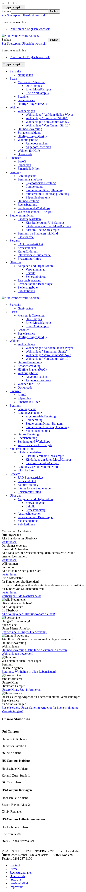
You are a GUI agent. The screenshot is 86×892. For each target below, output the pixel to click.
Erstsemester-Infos (29, 258)
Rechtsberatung (27, 204)
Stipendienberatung (38, 197)
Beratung (15, 172)
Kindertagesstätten (29, 219)
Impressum (16, 887)
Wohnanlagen (26, 111)
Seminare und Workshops (34, 208)
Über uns (15, 262)
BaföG (22, 161)
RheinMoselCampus (38, 89)
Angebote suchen (37, 143)
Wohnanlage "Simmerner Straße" (47, 118)
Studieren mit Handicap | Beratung (47, 193)
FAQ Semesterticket (30, 244)
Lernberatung (34, 186)
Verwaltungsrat (35, 269)
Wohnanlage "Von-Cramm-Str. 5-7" (48, 121)
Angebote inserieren (38, 147)
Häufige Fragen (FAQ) (32, 103)
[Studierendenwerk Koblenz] (20, 35)
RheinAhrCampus (37, 93)
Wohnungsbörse (28, 139)
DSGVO (15, 879)
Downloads (25, 154)
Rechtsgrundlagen (21, 872)
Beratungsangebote (30, 179)
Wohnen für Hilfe (29, 150)
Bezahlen (23, 96)
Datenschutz (17, 876)
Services (15, 240)
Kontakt (15, 865)
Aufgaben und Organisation (35, 266)
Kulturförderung (28, 251)
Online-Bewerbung (30, 129)
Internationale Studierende (34, 255)
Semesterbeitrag (36, 276)
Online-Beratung (28, 201)
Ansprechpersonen (29, 280)
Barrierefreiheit (19, 883)
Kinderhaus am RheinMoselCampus (48, 226)
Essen (13, 78)
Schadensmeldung (29, 132)
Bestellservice (26, 100)
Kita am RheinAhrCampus (42, 230)
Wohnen (15, 107)
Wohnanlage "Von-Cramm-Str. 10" (48, 125)
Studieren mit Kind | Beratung (44, 190)
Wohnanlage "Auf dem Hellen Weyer (49, 114)
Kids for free (26, 237)
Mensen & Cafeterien (31, 82)
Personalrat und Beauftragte (35, 284)
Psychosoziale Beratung (41, 183)
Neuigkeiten (25, 75)
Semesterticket (27, 248)
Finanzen (15, 157)
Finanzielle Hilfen (29, 168)
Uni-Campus (34, 85)
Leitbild (30, 273)
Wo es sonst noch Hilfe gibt (35, 211)
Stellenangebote (28, 287)
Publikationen (26, 291)
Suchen (6, 11)
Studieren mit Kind (22, 215)
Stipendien (24, 165)
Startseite (15, 71)
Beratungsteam (27, 175)
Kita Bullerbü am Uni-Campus (45, 222)
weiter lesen (9, 542)
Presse (14, 869)
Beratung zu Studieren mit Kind (38, 233)
